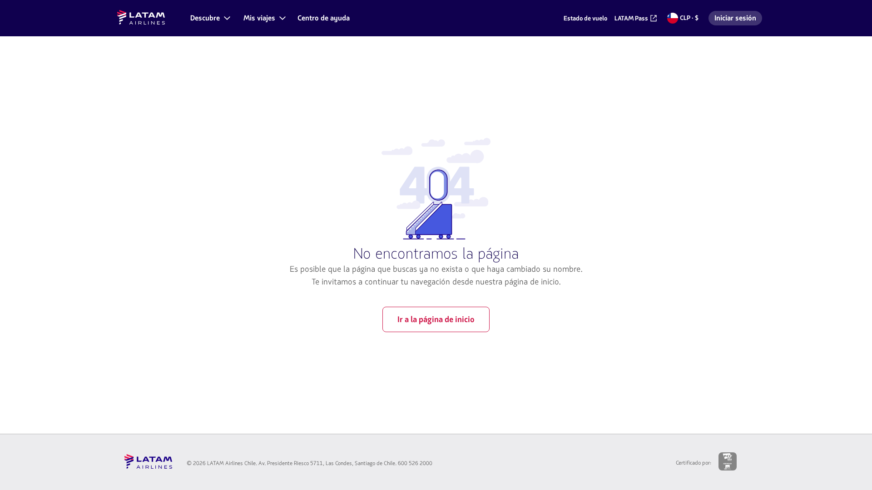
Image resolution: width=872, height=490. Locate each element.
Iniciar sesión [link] (738, 19)
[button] (209, 18)
